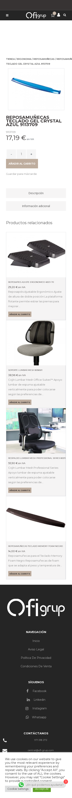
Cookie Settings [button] (17, 788)
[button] (21, 173)
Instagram (39, 708)
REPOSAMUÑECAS (44, 59)
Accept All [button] (41, 788)
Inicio (36, 641)
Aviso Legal (36, 649)
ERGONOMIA (24, 59)
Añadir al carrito (22, 163)
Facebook (39, 691)
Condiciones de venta (36, 666)
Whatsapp (39, 717)
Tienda (10, 59)
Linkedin (39, 700)
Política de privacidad (36, 658)
